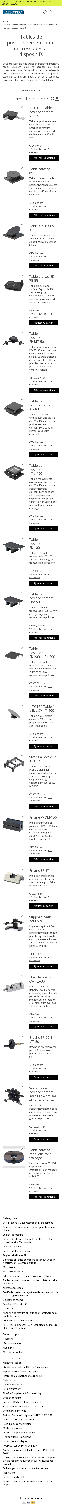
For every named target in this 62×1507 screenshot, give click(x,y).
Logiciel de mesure (13, 1234)
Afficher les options (44, 158)
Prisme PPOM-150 (43, 817)
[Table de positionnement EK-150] (14, 601)
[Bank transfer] (28, 1502)
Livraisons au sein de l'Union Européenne (25, 1367)
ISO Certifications (12, 1389)
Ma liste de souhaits (14, 1352)
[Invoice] (24, 1502)
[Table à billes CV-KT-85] (14, 233)
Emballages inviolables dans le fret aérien (25, 1468)
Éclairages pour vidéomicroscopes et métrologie (29, 1276)
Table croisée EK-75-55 (42, 278)
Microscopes (10, 1267)
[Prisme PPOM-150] (14, 825)
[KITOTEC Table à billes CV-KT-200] (14, 714)
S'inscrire (8, 1339)
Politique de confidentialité (17, 1423)
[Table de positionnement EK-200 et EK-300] (14, 656)
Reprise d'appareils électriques (19, 1432)
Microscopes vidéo (13, 1287)
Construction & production (17, 1320)
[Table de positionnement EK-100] (14, 547)
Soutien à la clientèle (14, 1477)
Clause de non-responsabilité (19, 1419)
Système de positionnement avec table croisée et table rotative (43, 1094)
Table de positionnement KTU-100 (41, 469)
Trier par (32, 98)
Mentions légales (12, 1362)
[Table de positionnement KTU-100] (14, 473)
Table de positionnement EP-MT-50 (41, 337)
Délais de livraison (12, 1384)
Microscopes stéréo (13, 1271)
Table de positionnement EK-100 (41, 543)
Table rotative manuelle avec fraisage (40, 1154)
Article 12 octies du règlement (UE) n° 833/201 (27, 1415)
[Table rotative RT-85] (14, 176)
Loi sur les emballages (15, 1441)
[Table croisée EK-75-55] (14, 284)
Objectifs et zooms (13, 1299)
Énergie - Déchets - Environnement (22, 1402)
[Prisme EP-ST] (14, 878)
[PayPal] (33, 1502)
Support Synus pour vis (40, 919)
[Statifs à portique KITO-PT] (14, 764)
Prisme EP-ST (39, 870)
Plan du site (9, 1472)
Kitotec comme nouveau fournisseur (22, 1375)
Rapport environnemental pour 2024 (23, 1406)
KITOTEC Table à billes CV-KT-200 (42, 708)
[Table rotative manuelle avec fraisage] (14, 1157)
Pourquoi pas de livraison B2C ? (20, 1445)
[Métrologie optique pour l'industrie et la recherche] (13, 12)
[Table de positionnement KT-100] (14, 408)
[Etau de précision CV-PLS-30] (14, 984)
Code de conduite (12, 1397)
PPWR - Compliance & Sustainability (22, 1393)
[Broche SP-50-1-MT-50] (14, 1045)
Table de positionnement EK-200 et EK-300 (42, 652)
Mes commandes (12, 1343)
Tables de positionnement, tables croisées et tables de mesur (30, 24)
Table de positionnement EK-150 (41, 598)
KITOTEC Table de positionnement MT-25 (42, 111)
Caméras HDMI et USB (15, 1304)
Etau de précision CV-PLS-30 (42, 979)
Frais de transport (12, 1380)
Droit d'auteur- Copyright (17, 1437)
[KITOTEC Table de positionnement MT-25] (14, 115)
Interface (8, 1308)
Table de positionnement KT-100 (41, 405)
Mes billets (9, 1347)
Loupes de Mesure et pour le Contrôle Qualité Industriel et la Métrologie (28, 1240)
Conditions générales (14, 1410)
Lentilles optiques (12, 1246)
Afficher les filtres (31, 90)
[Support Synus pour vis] (14, 924)
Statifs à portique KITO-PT (42, 759)
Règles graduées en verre (17, 1251)
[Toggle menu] (56, 12)
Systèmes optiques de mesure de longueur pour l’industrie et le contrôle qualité (29, 1261)
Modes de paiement (13, 1428)
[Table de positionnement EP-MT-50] (14, 341)
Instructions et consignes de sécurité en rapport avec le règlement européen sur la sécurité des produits (29, 1461)
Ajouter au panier (43, 322)
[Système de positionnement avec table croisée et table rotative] (14, 1095)
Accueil (6, 21)
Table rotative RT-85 (43, 170)
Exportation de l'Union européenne (22, 1371)
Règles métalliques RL (14, 1255)
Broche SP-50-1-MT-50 (41, 1039)
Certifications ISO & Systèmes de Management (28, 1222)
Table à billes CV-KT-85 (42, 228)
